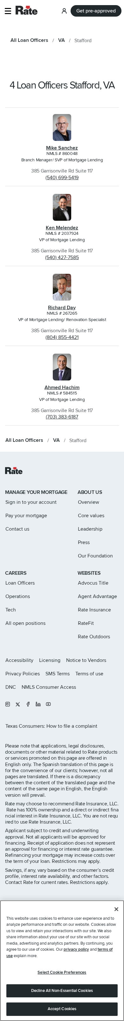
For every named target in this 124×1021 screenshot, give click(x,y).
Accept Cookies (62, 1008)
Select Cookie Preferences (62, 972)
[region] (62, 960)
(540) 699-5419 (62, 177)
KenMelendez (62, 228)
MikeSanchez (62, 148)
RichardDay (62, 307)
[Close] (116, 909)
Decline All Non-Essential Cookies (62, 990)
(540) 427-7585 (62, 257)
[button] (8, 11)
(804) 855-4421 (62, 337)
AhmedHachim (62, 387)
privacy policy (76, 949)
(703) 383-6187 (62, 417)
